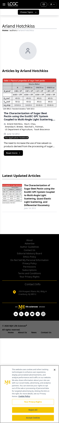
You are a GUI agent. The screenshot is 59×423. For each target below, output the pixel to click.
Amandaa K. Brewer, (14, 126)
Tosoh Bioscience (42, 129)
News (33, 332)
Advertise (29, 243)
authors (13, 30)
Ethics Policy (29, 256)
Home (5, 30)
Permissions (29, 266)
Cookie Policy (24, 396)
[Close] (55, 370)
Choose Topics (26, 12)
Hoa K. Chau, (30, 124)
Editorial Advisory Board (29, 253)
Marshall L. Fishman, (34, 126)
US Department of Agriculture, (19, 129)
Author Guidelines (29, 246)
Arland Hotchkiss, (15, 124)
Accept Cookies (33, 418)
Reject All (33, 410)
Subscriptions (29, 270)
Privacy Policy (29, 263)
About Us (22, 332)
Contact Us (29, 250)
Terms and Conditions (29, 273)
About (29, 240)
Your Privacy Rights (30, 276)
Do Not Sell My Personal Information (29, 260)
